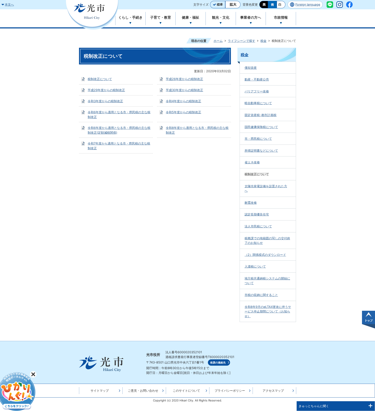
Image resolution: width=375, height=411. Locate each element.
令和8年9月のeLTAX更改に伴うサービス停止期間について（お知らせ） (268, 311)
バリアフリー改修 (257, 91)
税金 (263, 41)
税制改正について (100, 79)
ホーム (218, 41)
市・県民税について (258, 138)
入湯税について (255, 266)
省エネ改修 (252, 162)
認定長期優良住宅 (257, 214)
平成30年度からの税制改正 (184, 90)
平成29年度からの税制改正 (106, 90)
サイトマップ (99, 390)
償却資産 (251, 67)
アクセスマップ (273, 390)
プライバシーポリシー (230, 390)
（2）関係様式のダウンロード (265, 254)
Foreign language (307, 4)
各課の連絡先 (218, 362)
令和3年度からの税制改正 (105, 101)
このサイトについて (186, 390)
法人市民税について (258, 226)
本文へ (9, 4)
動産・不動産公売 (257, 79)
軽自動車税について (258, 103)
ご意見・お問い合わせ (143, 390)
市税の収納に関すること (261, 295)
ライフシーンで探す (241, 41)
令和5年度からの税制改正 (183, 112)
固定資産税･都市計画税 (260, 115)
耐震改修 (251, 202)
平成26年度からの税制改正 (184, 79)
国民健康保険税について (261, 127)
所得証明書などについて (261, 150)
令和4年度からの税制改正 (183, 101)
